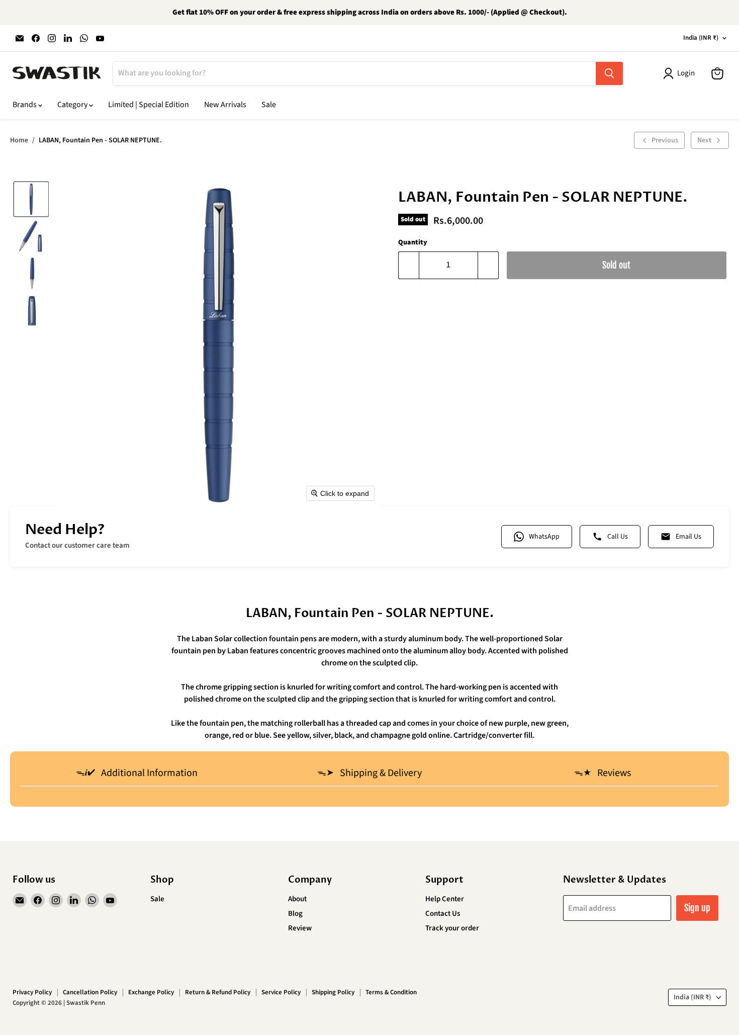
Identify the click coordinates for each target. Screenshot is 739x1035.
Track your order (452, 928)
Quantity (412, 242)
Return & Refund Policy (217, 992)
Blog (295, 913)
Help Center (444, 899)
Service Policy (281, 992)
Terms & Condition (391, 992)
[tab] (136, 774)
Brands (25, 104)
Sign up (697, 907)
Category (73, 104)
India (700, 37)
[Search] (609, 73)
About (297, 899)
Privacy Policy (32, 992)
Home (19, 140)
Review (300, 928)
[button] (31, 199)
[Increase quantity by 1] (488, 265)
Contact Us (442, 913)
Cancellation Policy (90, 992)
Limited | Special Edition (148, 104)
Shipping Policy (333, 992)
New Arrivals (225, 104)
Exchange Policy (151, 992)
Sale (268, 104)
